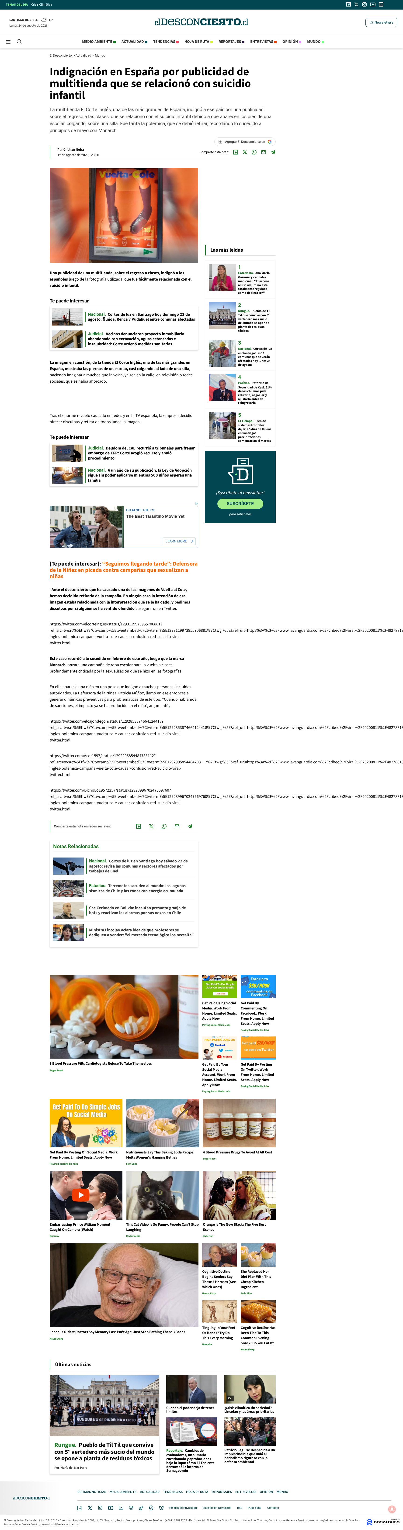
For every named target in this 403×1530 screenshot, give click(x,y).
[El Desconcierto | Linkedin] (381, 4)
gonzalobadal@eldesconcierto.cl (59, 1524)
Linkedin (121, 1508)
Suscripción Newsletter (217, 1507)
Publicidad (254, 1507)
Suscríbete (240, 503)
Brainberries (140, 510)
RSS (239, 1507)
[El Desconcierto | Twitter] (356, 4)
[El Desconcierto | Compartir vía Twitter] (245, 152)
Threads (151, 1508)
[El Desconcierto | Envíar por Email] (263, 152)
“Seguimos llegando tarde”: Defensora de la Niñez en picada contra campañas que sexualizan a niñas (124, 570)
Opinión (290, 42)
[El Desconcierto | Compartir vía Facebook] (235, 152)
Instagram (100, 1508)
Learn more (176, 541)
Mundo (314, 42)
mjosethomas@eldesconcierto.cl (326, 1520)
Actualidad (133, 42)
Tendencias (164, 42)
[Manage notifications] (392, 1509)
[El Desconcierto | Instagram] (364, 4)
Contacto (273, 1507)
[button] (381, 22)
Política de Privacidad (183, 1507)
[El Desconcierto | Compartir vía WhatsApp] (254, 152)
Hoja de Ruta (196, 42)
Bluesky (161, 1508)
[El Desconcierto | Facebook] (348, 4)
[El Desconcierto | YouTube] (372, 4)
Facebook (79, 1508)
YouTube (110, 1508)
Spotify (131, 1508)
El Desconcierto (61, 55)
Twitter (90, 1508)
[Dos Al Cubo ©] (383, 1524)
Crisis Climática (41, 4)
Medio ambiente (97, 42)
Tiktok (141, 1508)
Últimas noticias (91, 1492)
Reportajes (230, 42)
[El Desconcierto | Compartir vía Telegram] (273, 152)
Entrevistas (261, 42)
